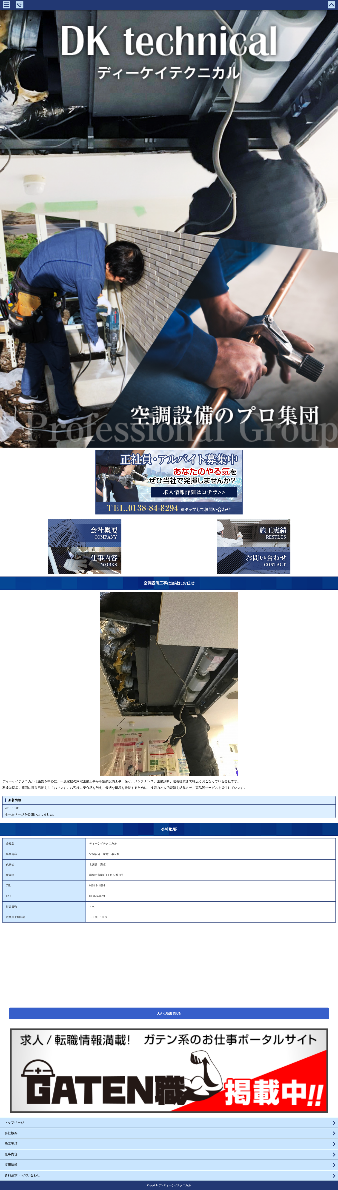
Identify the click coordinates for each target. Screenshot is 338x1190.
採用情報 (11, 1165)
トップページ (14, 1122)
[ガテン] (169, 1111)
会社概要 (169, 829)
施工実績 (11, 1143)
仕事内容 (11, 1154)
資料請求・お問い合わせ (22, 1175)
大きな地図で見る (169, 1013)
